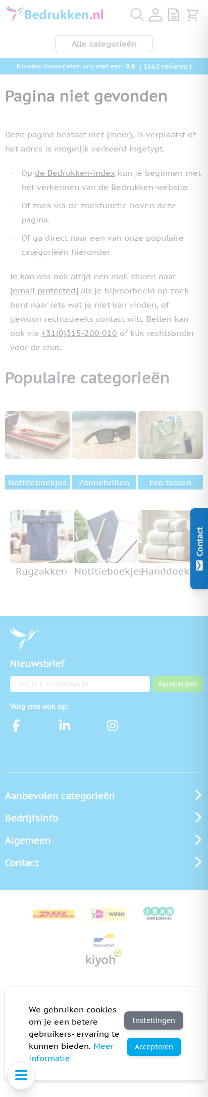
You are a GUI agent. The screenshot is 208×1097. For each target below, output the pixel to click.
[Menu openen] (21, 1076)
